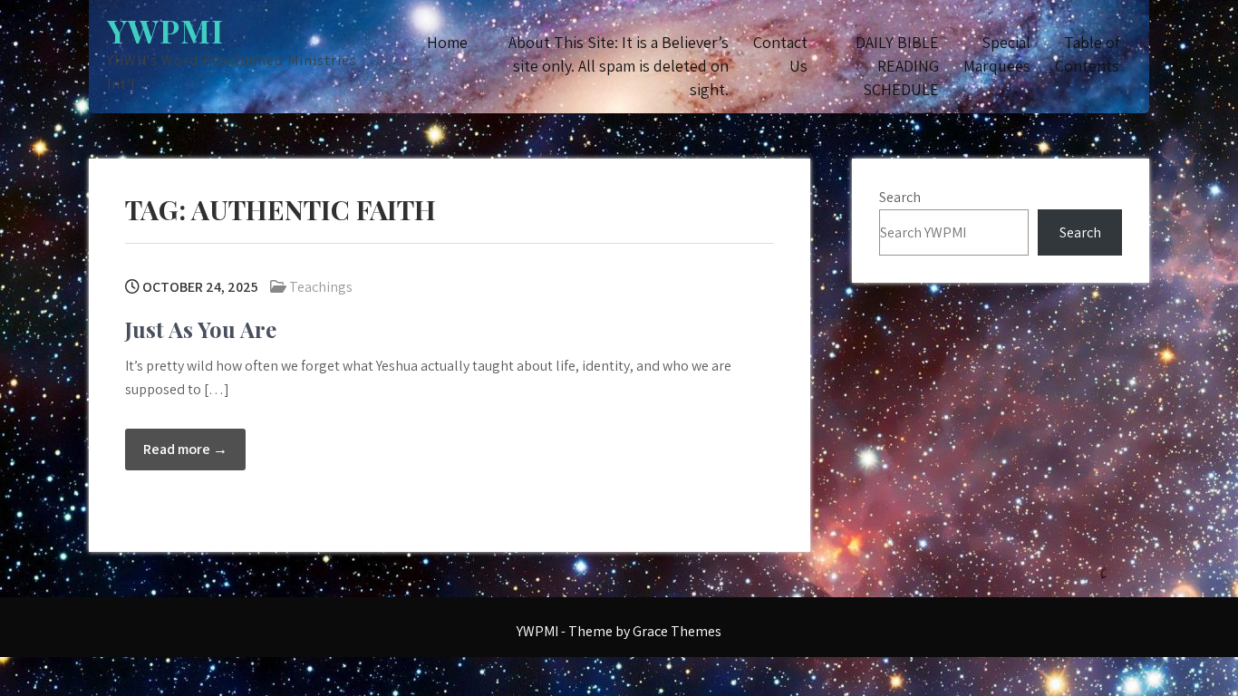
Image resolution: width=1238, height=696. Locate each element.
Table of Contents (1087, 54)
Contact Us (780, 54)
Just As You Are (200, 328)
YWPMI (165, 30)
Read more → (185, 449)
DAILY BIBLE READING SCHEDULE (897, 66)
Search (900, 197)
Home (447, 42)
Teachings (321, 286)
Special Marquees (996, 54)
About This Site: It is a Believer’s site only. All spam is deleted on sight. (618, 66)
